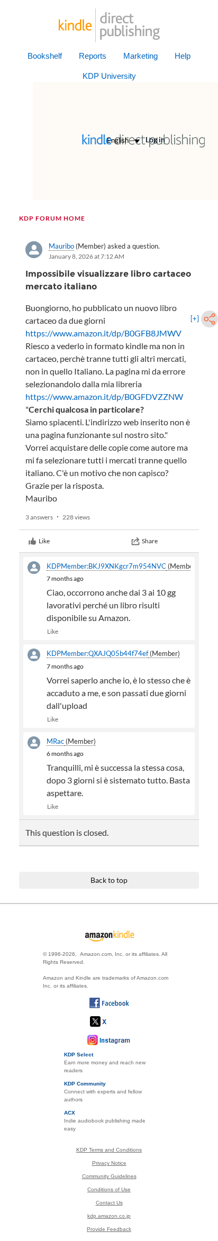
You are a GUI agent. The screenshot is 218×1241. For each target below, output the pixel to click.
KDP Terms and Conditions (109, 1150)
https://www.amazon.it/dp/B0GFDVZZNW (104, 396)
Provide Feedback (109, 1229)
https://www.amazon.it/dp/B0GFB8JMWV (103, 333)
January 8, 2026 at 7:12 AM (86, 256)
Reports (92, 55)
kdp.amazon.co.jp (109, 1216)
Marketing (140, 55)
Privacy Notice (109, 1163)
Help (182, 55)
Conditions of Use (109, 1189)
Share (150, 541)
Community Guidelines (109, 1176)
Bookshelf (45, 55)
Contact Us (109, 1203)
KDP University (109, 75)
